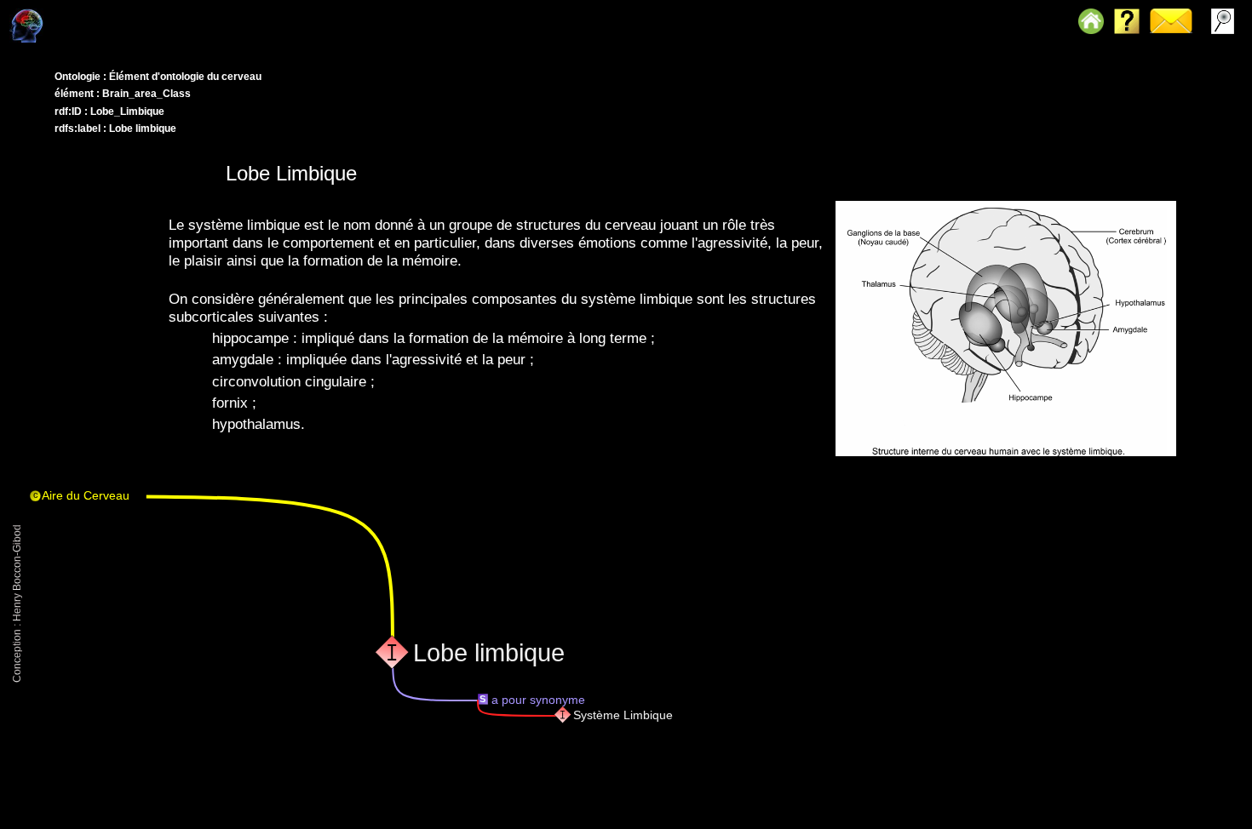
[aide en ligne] (48, 12)
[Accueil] (50, 12)
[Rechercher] (45, 12)
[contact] (47, 12)
